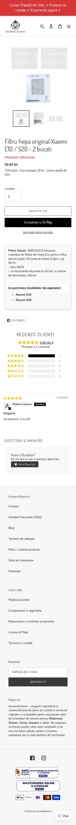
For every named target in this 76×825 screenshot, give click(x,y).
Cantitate (10, 188)
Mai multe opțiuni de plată (38, 232)
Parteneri (14, 571)
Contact (13, 506)
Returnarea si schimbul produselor (31, 621)
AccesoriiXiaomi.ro (42, 811)
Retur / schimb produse (24, 549)
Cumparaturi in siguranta (25, 610)
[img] (12, 398)
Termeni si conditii (20, 643)
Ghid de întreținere (21, 560)
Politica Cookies (19, 599)
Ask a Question (26, 464)
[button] (15, 355)
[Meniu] (68, 26)
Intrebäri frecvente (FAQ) (25, 517)
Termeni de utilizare (21, 538)
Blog (11, 528)
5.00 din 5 (46, 342)
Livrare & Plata (18, 632)
